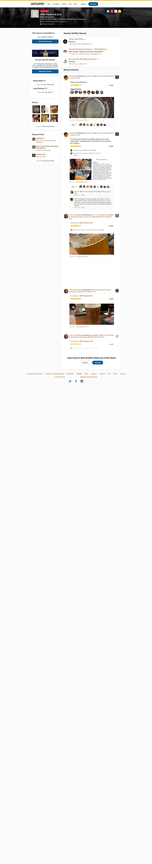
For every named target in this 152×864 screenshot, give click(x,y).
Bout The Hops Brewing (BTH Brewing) (46, 141)
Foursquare (115, 11)
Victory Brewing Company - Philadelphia (87, 49)
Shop (75, 4)
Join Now (93, 4)
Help (70, 4)
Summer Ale (40, 154)
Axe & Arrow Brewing (43, 150)
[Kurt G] (81, 125)
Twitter (108, 11)
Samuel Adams (41, 156)
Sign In (83, 4)
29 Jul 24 (71, 120)
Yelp (111, 11)
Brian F (76, 191)
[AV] (84, 125)
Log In (38, 84)
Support (94, 374)
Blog (49, 4)
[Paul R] (91, 186)
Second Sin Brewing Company (83, 59)
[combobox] (110, 3)
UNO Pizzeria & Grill (85, 223)
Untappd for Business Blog (54, 374)
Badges (79, 374)
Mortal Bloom (96, 290)
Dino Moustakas (75, 215)
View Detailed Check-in (82, 120)
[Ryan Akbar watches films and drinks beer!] (94, 125)
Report (83, 195)
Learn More (58, 24)
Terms (115, 374)
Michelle (72, 76)
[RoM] (87, 125)
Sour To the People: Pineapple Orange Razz (47, 147)
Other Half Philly (76, 39)
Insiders (63, 4)
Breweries (70, 374)
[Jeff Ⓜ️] (98, 125)
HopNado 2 (40, 138)
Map (68, 21)
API (109, 374)
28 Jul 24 (71, 182)
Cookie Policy (60, 377)
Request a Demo (45, 71)
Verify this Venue (45, 41)
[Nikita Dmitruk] (108, 186)
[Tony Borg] (105, 125)
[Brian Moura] (91, 125)
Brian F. (83, 199)
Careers (102, 374)
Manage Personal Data (88, 377)
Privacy (122, 374)
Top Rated (56, 4)
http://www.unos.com (119, 11)
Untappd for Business (34, 374)
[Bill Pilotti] (101, 125)
